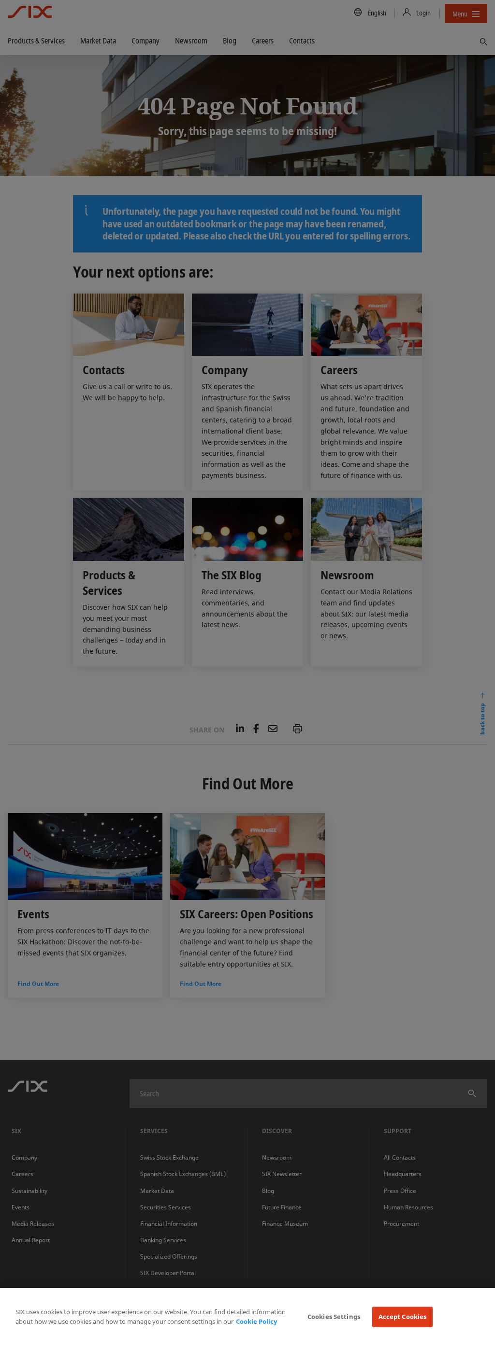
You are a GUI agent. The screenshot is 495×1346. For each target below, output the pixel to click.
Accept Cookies (403, 1316)
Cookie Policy (256, 1321)
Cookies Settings (333, 1316)
